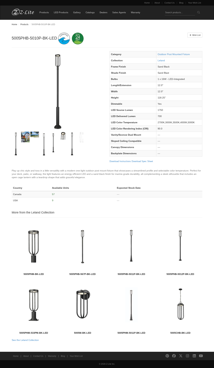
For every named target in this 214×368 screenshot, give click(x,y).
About (157, 3)
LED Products (61, 12)
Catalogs (90, 12)
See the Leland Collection (25, 340)
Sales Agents (119, 12)
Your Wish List (194, 3)
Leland (161, 60)
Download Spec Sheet (142, 161)
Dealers (103, 12)
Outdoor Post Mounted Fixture (174, 54)
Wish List (196, 35)
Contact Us (170, 3)
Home (147, 3)
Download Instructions (120, 161)
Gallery (77, 12)
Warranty (135, 12)
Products (44, 12)
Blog (181, 3)
